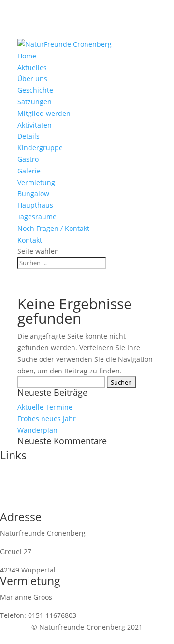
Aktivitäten (34, 124)
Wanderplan (37, 430)
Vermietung (36, 182)
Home (26, 55)
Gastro (28, 159)
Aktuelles (32, 67)
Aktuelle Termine (44, 407)
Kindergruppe (40, 147)
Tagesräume (37, 216)
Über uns (32, 78)
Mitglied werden (44, 113)
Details (28, 136)
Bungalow (33, 193)
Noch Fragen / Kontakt (53, 228)
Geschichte (35, 90)
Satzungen (34, 101)
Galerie (29, 170)
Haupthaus (35, 205)
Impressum (18, 471)
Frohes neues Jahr (46, 418)
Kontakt (29, 239)
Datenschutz (20, 482)
